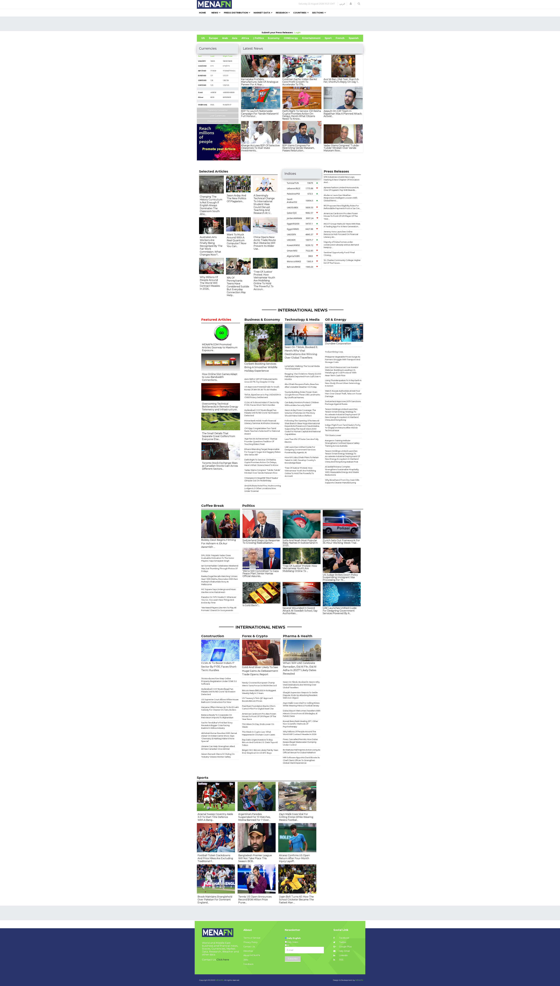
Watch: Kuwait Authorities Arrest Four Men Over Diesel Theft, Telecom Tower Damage (343, 393)
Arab (225, 38)
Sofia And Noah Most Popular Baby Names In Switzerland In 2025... (300, 543)
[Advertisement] (280, 23)
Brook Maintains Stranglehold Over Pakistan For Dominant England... (215, 899)
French (340, 38)
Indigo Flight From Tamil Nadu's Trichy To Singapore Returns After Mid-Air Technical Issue (342, 428)
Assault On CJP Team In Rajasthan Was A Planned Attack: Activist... (343, 114)
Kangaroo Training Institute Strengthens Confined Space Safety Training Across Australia (342, 443)
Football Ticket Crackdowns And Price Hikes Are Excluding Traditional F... (215, 858)
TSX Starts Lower (333, 435)
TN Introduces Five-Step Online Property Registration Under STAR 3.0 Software (219, 681)
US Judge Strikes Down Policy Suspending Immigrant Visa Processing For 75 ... (340, 577)
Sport (328, 38)
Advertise (248, 951)
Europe (213, 38)
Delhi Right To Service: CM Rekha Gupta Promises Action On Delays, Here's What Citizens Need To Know (261, 462)
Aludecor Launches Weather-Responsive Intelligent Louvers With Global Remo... (340, 198)
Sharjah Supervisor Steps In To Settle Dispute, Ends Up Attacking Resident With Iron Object (300, 695)
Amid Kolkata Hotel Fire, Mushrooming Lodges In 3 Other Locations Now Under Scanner (262, 488)
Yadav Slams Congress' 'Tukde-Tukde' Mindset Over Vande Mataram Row (262, 471)
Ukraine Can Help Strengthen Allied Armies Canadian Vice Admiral (218, 747)
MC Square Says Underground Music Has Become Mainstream (218, 590)
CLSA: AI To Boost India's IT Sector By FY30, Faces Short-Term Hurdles (261, 403)
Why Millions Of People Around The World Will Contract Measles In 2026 (299, 732)
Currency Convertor (218, 110)
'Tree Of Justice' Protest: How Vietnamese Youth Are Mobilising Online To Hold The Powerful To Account (300, 472)
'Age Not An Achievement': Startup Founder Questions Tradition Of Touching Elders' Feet (260, 441)
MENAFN (359, 980)
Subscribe (293, 958)
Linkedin (343, 955)
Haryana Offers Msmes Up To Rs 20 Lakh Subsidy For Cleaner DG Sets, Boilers (220, 708)
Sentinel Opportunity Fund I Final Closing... (339, 253)
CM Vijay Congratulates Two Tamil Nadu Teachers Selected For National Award (262, 431)
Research (282, 12)
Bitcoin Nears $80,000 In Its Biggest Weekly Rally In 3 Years (259, 691)
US (203, 38)
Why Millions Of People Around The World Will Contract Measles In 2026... (210, 283)
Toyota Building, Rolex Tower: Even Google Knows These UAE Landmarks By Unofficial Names (302, 395)
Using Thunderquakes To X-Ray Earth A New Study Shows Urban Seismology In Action (343, 383)
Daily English (294, 938)
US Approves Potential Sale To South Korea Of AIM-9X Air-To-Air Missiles (261, 388)
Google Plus (344, 946)
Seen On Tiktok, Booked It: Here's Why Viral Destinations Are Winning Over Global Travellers (301, 684)
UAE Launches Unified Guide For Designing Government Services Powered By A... (340, 611)
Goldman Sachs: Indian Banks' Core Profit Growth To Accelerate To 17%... (299, 82)
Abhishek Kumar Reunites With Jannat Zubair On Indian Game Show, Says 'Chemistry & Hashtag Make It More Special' (219, 737)
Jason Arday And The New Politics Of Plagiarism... (236, 198)
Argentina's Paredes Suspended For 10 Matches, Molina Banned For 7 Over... (254, 817)
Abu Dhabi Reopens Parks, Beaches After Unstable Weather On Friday (302, 385)
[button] (351, 3)
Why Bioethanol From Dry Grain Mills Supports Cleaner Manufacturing (342, 481)
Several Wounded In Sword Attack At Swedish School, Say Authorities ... (300, 611)
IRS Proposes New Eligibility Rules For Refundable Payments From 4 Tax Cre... (342, 207)
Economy (274, 38)
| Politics (258, 38)
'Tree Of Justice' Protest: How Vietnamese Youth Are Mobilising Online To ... (300, 568)
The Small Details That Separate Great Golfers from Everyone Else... (218, 436)
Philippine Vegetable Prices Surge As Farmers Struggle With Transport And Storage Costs (342, 359)
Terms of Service (251, 938)
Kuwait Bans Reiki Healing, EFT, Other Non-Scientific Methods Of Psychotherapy (300, 724)
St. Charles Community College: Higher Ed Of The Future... (342, 261)
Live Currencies (217, 115)
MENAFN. (220, 980)
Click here (223, 959)
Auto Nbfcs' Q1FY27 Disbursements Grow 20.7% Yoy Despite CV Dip (260, 380)
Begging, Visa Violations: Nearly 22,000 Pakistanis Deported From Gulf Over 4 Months (303, 376)
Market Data (262, 12)
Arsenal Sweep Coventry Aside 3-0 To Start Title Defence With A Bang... (215, 817)
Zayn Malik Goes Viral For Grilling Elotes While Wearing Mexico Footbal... (296, 817)
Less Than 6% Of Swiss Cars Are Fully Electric (301, 440)
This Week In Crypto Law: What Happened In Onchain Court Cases (258, 733)
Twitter (342, 942)
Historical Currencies (217, 121)
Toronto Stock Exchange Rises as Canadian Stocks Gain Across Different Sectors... (220, 466)
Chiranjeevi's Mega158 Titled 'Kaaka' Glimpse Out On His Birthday (261, 479)
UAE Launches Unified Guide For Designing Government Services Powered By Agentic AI (300, 450)
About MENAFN (251, 955)
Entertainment (311, 38)
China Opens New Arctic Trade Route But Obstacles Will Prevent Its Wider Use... (265, 243)
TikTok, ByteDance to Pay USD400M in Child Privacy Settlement (262, 396)
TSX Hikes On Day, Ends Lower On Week (258, 725)
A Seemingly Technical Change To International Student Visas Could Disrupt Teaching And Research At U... (264, 204)
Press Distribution (236, 12)
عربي (342, 3)
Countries (299, 12)
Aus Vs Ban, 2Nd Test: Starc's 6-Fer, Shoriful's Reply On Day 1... (341, 80)
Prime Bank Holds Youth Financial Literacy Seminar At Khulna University (261, 422)
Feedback (248, 964)
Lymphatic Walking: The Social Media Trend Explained (302, 367)
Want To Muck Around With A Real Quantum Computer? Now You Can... (236, 240)
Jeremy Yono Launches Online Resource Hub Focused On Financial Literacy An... (341, 234)
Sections (318, 12)
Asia (234, 38)
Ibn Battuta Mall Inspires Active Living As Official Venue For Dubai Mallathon (301, 751)
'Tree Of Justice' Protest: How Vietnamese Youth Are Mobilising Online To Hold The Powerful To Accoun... (264, 280)
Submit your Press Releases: (278, 32)
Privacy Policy (250, 942)
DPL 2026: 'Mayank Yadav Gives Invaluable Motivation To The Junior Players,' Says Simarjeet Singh (217, 558)
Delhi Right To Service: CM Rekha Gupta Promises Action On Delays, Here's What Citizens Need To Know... (301, 115)
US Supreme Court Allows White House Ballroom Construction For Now (219, 700)
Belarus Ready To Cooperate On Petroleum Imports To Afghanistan (217, 716)
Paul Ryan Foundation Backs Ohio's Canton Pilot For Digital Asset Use (258, 707)
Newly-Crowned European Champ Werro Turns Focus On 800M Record (259, 684)
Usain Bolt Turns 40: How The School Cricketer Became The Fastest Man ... (296, 899)
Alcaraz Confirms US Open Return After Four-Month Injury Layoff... (294, 858)
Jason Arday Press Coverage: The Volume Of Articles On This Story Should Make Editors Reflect (300, 413)
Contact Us (249, 946)
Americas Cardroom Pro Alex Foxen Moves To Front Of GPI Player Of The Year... (341, 216)
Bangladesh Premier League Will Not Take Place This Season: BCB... (255, 858)
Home (202, 12)
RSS (340, 959)
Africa (245, 38)
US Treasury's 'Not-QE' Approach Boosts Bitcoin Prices (257, 699)
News (214, 12)
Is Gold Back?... (251, 605)
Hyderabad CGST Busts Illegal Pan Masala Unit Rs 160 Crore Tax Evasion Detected (261, 413)
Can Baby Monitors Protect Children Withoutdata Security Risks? (302, 403)
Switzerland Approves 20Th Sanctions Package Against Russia (343, 402)
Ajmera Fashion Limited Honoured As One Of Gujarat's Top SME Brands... (341, 188)
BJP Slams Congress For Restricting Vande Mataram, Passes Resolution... (298, 148)
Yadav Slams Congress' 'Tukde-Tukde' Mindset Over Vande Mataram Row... (341, 148)
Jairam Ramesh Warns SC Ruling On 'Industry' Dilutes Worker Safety (218, 755)
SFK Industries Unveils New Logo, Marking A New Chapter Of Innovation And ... (341, 179)
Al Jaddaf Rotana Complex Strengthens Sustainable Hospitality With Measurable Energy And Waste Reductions (342, 471)
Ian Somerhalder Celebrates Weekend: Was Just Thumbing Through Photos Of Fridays (219, 568)
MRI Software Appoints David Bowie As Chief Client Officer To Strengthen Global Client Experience (301, 760)
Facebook (343, 938)
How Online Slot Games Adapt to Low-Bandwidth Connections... (219, 377)
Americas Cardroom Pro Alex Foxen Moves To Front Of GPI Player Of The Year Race (259, 716)
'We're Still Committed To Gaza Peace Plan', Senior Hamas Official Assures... (261, 574)
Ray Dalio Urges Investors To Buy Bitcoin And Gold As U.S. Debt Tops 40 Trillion (260, 742)
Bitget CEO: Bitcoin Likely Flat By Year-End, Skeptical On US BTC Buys (260, 751)
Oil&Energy (291, 38)
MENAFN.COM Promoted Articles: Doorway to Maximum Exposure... (219, 347)
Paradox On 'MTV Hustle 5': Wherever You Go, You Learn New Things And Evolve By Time (218, 600)
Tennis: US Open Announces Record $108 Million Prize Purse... (255, 899)
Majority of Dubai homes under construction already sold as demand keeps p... (341, 245)
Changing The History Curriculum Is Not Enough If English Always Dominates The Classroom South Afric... (211, 205)
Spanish (354, 38)
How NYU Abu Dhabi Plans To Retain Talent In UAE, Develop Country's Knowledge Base (302, 460)
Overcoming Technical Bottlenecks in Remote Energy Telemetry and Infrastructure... (220, 406)
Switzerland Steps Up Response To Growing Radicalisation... (261, 541)
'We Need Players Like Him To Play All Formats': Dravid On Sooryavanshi (218, 608)
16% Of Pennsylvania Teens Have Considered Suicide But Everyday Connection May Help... (238, 286)
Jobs (245, 959)
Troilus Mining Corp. (334, 352)
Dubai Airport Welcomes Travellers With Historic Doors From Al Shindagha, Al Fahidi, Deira (301, 713)
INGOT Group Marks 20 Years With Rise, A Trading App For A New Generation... (342, 225)
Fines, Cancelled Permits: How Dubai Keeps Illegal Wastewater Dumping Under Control (300, 742)
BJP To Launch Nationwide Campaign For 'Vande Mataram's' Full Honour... (260, 114)
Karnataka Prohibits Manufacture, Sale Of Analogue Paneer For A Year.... (259, 82)
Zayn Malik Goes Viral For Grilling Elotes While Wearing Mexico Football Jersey (301, 704)
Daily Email (344, 951)
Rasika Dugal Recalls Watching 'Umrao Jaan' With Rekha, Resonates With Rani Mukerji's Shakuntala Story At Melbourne (219, 580)
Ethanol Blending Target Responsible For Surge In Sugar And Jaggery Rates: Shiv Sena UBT (262, 452)
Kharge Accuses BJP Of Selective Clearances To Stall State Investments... (260, 148)
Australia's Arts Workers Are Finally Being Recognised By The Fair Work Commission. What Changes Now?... (211, 246)
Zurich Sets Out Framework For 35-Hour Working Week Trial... (341, 541)
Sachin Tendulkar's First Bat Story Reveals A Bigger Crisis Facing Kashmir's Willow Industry (216, 725)
